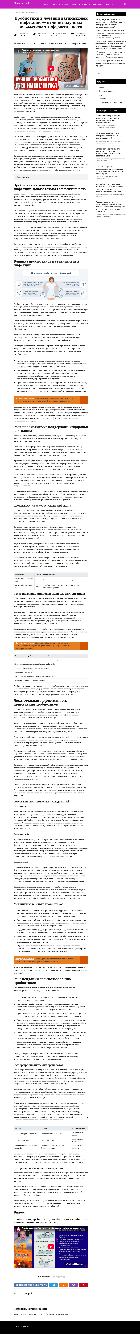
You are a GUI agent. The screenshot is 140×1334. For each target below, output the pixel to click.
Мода (74, 4)
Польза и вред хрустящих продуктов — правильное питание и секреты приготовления (108, 119)
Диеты (45, 4)
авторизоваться (61, 1314)
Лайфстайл (22, 3)
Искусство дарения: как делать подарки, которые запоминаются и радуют (110, 63)
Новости (109, 4)
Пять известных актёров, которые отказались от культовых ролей (107, 135)
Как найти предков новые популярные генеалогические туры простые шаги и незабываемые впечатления (110, 188)
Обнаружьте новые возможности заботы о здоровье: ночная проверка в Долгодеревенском (110, 54)
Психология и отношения (90, 4)
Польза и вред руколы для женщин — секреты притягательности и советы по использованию (110, 152)
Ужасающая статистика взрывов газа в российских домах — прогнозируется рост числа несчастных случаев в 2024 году (110, 207)
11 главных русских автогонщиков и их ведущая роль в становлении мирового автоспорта (110, 170)
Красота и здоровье (59, 4)
